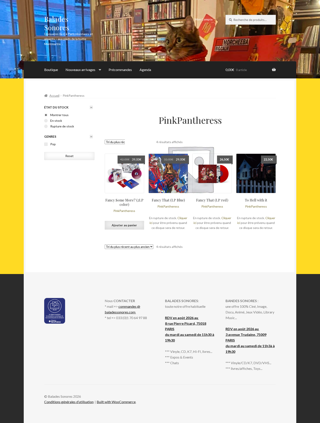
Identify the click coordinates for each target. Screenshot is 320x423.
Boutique (51, 70)
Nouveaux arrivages (80, 70)
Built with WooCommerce (116, 402)
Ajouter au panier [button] (124, 225)
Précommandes (120, 70)
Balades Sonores (56, 23)
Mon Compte (204, 19)
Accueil (54, 95)
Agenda (145, 70)
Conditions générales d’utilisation (69, 402)
